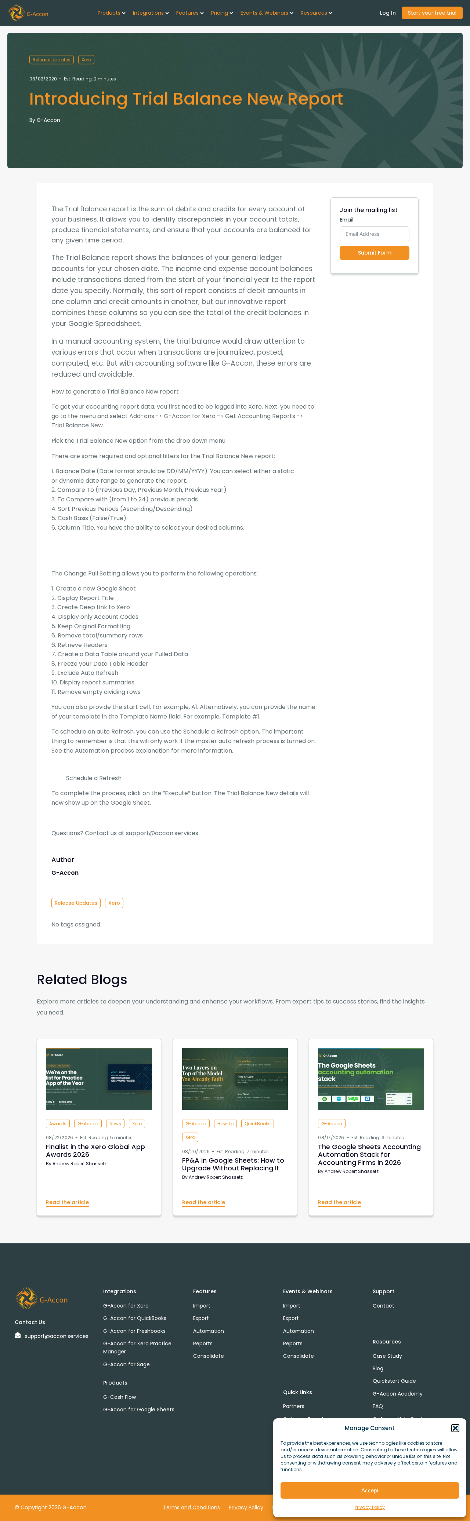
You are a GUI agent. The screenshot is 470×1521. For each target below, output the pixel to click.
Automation (208, 1331)
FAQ (378, 1406)
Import (201, 1305)
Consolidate (208, 1356)
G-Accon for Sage (126, 1364)
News (115, 1123)
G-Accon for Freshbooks (134, 1331)
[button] (455, 1428)
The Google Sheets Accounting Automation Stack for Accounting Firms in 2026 (369, 1154)
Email (347, 219)
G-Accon (48, 120)
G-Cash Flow (119, 1397)
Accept (369, 1490)
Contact (383, 1305)
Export (201, 1318)
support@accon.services (56, 1336)
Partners (293, 1406)
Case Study (387, 1356)
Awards (57, 1123)
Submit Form (374, 252)
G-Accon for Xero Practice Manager (137, 1347)
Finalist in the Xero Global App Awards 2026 (95, 1150)
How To (225, 1123)
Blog (378, 1368)
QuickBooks (258, 1123)
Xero (86, 59)
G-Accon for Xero (126, 1305)
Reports (203, 1343)
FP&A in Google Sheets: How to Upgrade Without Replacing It (233, 1164)
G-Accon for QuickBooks (134, 1318)
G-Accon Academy (398, 1393)
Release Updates (51, 59)
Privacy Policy (370, 1507)
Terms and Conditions (191, 1507)
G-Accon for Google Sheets (138, 1409)
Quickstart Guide (394, 1381)
